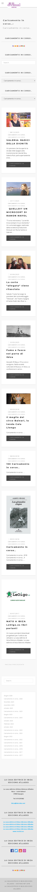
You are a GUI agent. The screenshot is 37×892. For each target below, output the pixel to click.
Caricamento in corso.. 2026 (13, 699)
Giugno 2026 (8, 696)
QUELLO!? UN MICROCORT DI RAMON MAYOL (17, 212)
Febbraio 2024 (9, 724)
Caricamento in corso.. (17, 137)
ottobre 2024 (8, 721)
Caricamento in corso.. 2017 (13, 752)
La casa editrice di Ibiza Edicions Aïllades (18, 822)
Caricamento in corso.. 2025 (13, 711)
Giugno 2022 (8, 736)
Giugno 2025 (8, 714)
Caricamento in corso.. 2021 (13, 743)
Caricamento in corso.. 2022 (13, 739)
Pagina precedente (14, 664)
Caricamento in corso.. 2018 (13, 746)
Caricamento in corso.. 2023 (13, 730)
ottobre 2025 (8, 708)
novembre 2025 (9, 705)
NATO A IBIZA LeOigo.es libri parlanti (16, 625)
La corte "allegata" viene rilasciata (17, 285)
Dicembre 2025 (9, 702)
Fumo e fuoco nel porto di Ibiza (16, 353)
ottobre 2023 (8, 727)
